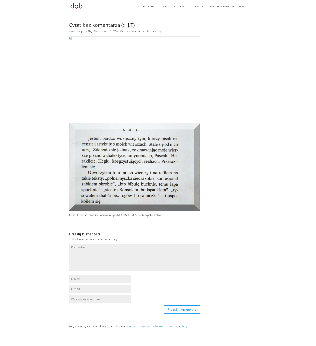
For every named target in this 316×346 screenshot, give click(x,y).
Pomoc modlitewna (220, 6)
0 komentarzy (153, 31)
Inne (241, 6)
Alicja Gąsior (94, 31)
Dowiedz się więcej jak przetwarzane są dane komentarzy (157, 326)
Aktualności (180, 6)
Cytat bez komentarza (132, 31)
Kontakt (200, 6)
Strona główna (146, 6)
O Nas (162, 6)
